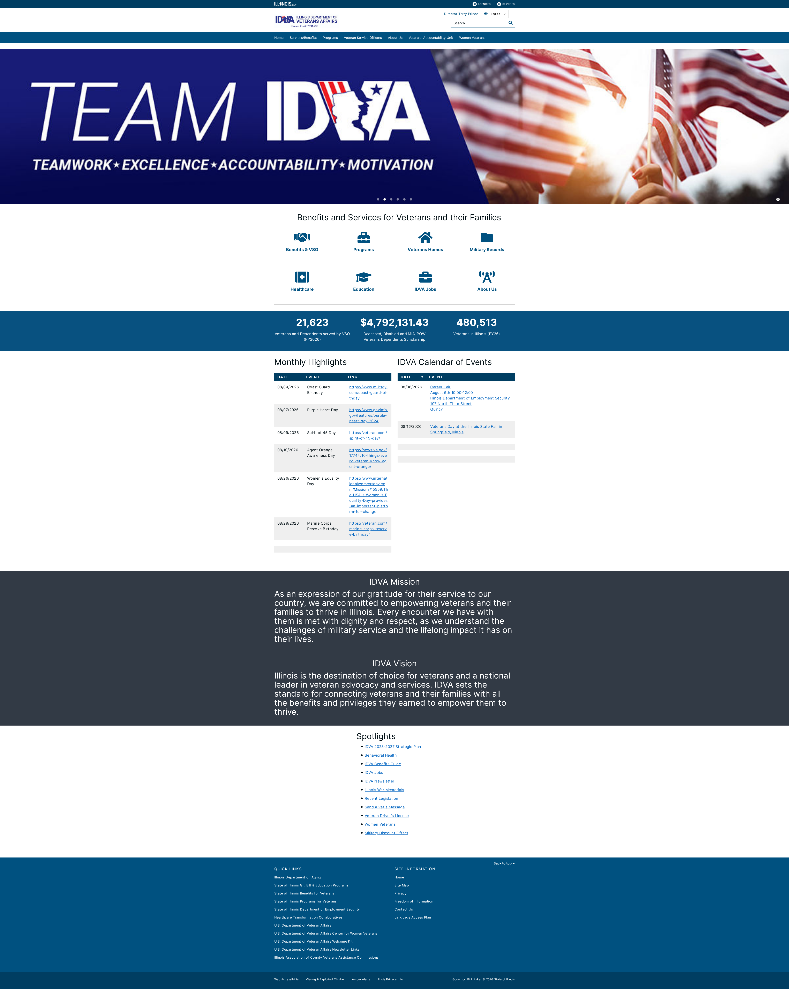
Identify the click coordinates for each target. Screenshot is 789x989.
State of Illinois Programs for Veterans (305, 901)
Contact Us (403, 909)
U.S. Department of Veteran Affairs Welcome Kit (313, 941)
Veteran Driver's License (387, 816)
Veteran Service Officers (363, 38)
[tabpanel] (394, 126)
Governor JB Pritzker (467, 979)
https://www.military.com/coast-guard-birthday (368, 392)
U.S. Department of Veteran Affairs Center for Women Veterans (325, 933)
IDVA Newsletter (379, 781)
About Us (395, 38)
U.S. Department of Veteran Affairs (302, 925)
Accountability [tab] (404, 199)
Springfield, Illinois (447, 432)
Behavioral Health (381, 755)
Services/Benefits (303, 38)
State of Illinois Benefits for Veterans (304, 893)
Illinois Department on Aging (297, 877)
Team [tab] (391, 199)
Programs (330, 38)
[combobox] (499, 14)
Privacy (400, 893)
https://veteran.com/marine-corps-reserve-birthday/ (368, 529)
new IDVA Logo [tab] (378, 199)
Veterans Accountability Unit (431, 38)
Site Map (401, 885)
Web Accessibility (286, 979)
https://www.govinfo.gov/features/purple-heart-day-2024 (368, 415)
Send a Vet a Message (385, 807)
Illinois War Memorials (384, 790)
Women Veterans (472, 38)
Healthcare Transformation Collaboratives (308, 917)
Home (279, 38)
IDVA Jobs (374, 772)
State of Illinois (504, 979)
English (495, 13)
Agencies (484, 4)
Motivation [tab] (411, 199)
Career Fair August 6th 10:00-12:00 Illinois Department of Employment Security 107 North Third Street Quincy (470, 398)
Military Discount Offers (386, 833)
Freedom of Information (413, 901)
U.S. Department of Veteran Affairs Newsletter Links (316, 949)
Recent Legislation (381, 798)
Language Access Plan (412, 917)
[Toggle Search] (511, 23)
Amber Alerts (361, 979)
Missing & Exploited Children (326, 979)
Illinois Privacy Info (390, 979)
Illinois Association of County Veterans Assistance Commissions (326, 957)
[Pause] (778, 199)
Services (508, 4)
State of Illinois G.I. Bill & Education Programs (311, 885)
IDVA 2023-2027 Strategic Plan (393, 746)
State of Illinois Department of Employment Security (317, 909)
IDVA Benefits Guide (383, 764)
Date (406, 377)
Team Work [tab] (384, 199)
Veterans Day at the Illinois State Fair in (466, 426)
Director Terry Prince (461, 14)
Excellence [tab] (398, 199)
